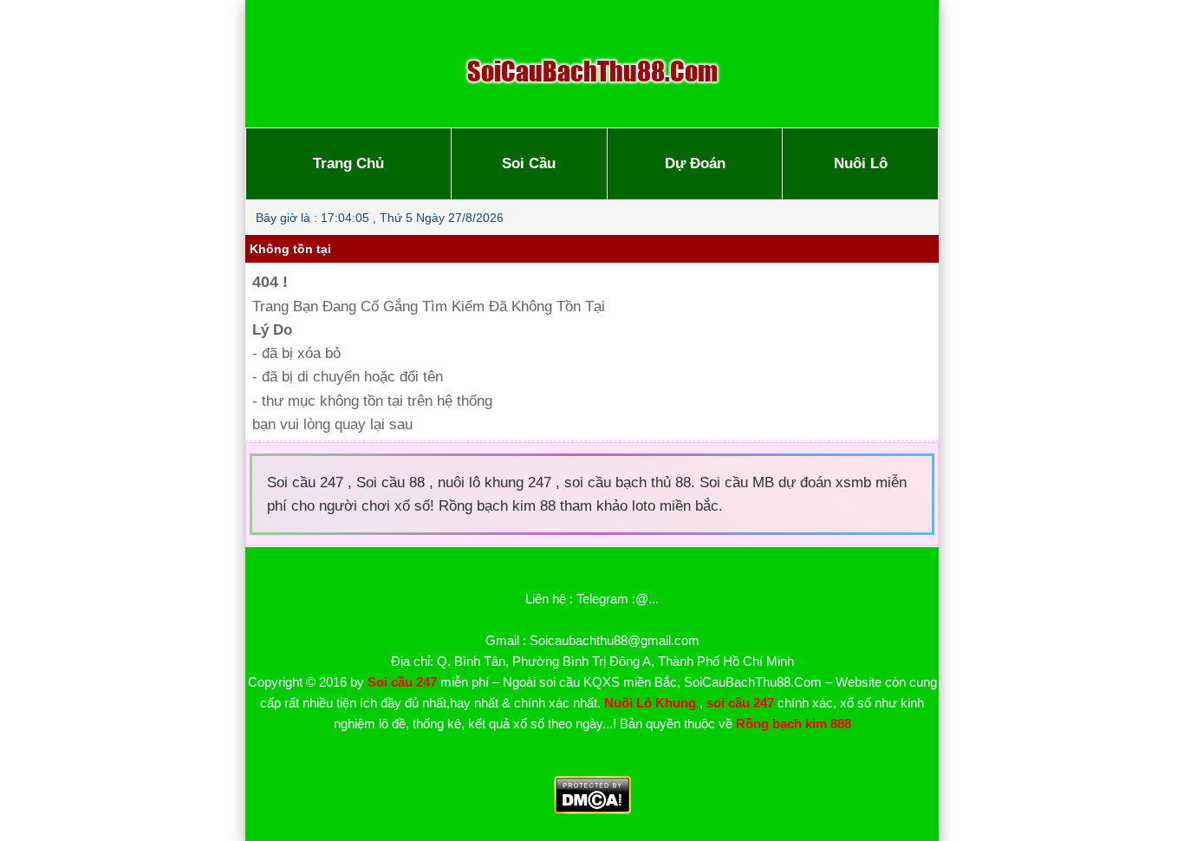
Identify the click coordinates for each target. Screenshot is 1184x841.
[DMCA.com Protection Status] (592, 809)
